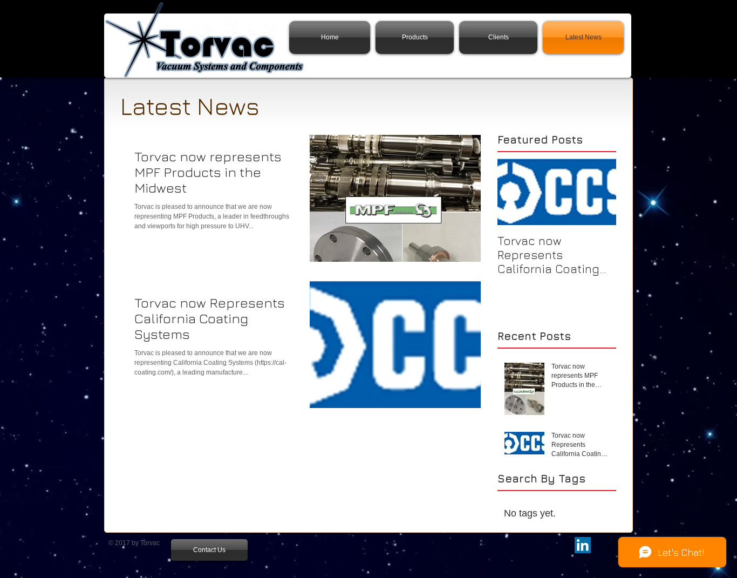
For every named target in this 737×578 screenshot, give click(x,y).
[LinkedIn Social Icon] (583, 545)
